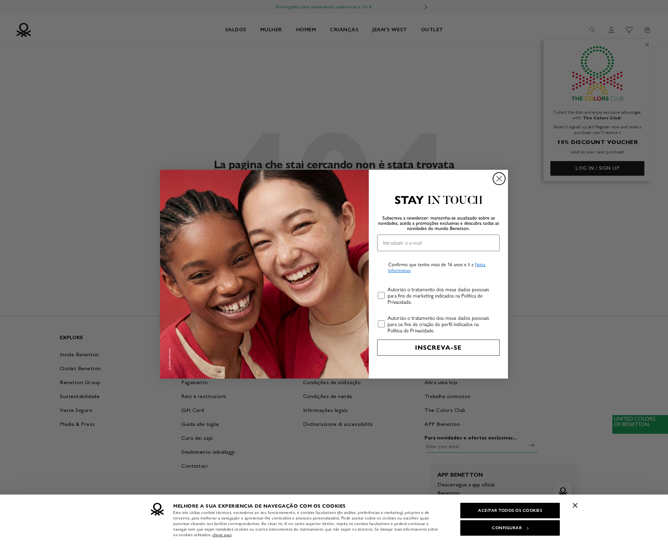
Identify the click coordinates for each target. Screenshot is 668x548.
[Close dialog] (499, 179)
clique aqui (222, 534)
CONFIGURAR (507, 527)
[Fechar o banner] (575, 505)
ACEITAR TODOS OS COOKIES (510, 510)
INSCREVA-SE (438, 347)
